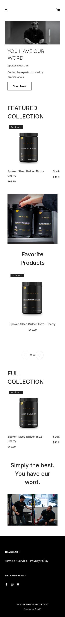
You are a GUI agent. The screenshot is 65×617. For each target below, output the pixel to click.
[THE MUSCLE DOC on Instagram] (12, 584)
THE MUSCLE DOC (37, 604)
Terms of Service (16, 561)
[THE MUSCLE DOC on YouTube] (18, 584)
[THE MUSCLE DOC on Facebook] (6, 584)
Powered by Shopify (33, 609)
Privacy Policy (39, 561)
